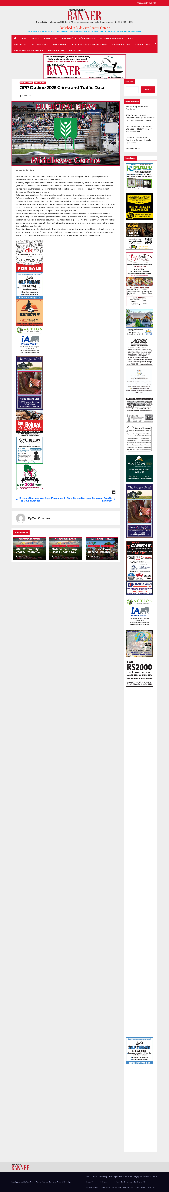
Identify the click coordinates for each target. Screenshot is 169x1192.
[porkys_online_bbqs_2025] (139, 643)
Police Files (75, 50)
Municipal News (40, 82)
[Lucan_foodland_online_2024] (139, 791)
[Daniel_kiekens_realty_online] (29, 256)
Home (24, 38)
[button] (156, 44)
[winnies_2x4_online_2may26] (139, 891)
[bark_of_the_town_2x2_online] (139, 991)
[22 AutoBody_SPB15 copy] (139, 404)
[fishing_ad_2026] (84, 66)
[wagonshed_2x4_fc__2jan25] (29, 382)
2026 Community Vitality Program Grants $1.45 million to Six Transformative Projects (140, 117)
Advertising (50, 38)
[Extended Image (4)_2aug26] (139, 835)
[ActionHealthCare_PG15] (139, 352)
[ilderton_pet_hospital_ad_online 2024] (29, 450)
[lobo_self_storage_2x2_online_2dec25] (29, 285)
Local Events (142, 44)
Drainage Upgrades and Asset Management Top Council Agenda (42, 499)
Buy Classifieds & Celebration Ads (89, 44)
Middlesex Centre (26, 82)
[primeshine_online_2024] (139, 948)
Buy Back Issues (40, 44)
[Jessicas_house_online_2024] (139, 322)
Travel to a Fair (133, 148)
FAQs (130, 38)
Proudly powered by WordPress (23, 1182)
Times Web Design (64, 1182)
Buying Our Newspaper (111, 38)
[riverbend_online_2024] (139, 176)
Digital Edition (56, 50)
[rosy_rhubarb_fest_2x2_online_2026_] (29, 477)
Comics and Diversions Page (28, 50)
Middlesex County (22, 546)
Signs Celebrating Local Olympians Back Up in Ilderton (89, 499)
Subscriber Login (121, 44)
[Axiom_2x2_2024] (139, 468)
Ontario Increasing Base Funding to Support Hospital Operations (138, 140)
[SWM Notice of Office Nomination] (139, 381)
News (35, 38)
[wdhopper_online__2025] (139, 1021)
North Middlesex (107, 546)
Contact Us (20, 44)
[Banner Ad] (139, 732)
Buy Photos (59, 44)
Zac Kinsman (41, 518)
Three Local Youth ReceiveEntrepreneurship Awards (101, 551)
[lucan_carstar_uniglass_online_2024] (139, 568)
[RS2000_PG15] (139, 673)
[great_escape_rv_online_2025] (29, 312)
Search (129, 81)
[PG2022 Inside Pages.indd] (139, 418)
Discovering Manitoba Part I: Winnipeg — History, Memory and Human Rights (139, 129)
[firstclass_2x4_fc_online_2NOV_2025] (139, 1123)
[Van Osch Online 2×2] (139, 702)
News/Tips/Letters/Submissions (78, 38)
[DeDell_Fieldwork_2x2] (139, 236)
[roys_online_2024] (139, 279)
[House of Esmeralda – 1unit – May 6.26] (139, 438)
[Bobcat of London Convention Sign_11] (29, 423)
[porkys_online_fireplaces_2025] (139, 1080)
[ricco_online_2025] (139, 762)
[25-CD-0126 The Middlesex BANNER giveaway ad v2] (139, 206)
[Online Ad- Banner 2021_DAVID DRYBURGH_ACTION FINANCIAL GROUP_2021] (29, 341)
